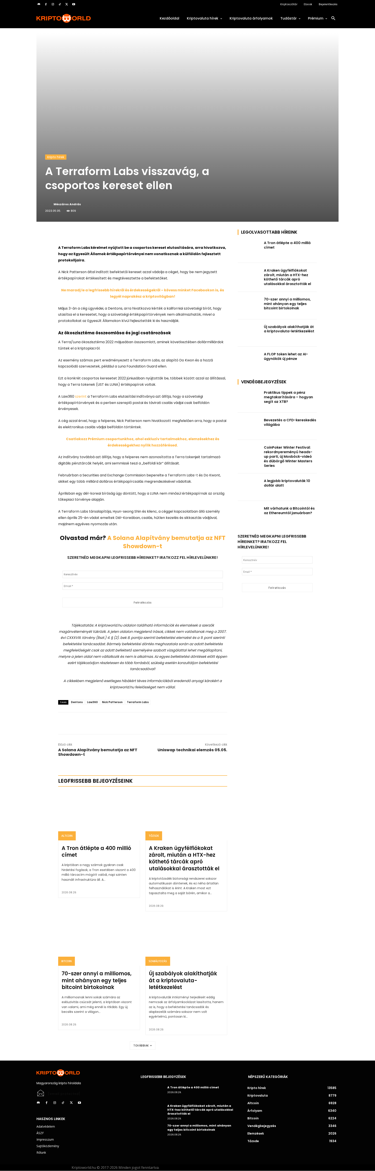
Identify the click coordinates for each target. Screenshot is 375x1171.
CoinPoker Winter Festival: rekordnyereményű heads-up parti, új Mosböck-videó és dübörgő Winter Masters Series (288, 456)
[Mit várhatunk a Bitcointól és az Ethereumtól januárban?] (250, 514)
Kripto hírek (55, 157)
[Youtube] (73, 4)
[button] (333, 18)
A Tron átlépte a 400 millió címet (96, 851)
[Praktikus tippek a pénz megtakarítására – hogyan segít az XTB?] (250, 398)
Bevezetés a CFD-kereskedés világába (290, 422)
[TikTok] (59, 4)
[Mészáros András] (49, 204)
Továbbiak (141, 1045)
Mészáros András (67, 204)
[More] (107, 234)
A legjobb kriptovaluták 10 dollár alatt (287, 483)
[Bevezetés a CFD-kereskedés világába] (250, 426)
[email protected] (64, 1094)
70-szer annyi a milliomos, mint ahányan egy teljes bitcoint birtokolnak (97, 980)
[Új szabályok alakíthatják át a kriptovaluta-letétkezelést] (186, 941)
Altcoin (66, 836)
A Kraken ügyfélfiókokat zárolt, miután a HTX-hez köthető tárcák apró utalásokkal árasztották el (184, 858)
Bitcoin (66, 961)
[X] (66, 4)
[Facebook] (45, 4)
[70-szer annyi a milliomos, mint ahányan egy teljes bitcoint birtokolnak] (99, 941)
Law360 (92, 702)
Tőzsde (154, 836)
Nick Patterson (112, 702)
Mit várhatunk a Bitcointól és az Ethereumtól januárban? (289, 510)
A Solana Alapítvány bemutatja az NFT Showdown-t (97, 752)
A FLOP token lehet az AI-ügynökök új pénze (286, 356)
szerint (81, 396)
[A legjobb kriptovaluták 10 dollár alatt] (250, 487)
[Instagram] (52, 4)
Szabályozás (158, 961)
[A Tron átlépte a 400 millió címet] (99, 815)
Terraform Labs (138, 702)
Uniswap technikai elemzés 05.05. (192, 750)
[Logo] (83, 18)
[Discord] (38, 4)
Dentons (77, 702)
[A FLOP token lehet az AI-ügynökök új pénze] (250, 360)
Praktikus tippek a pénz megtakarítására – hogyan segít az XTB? (288, 397)
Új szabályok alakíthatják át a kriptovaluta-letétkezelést (183, 980)
